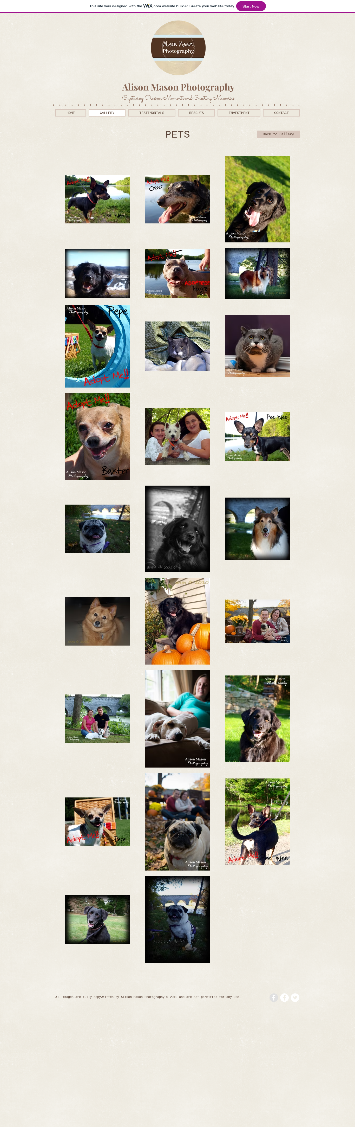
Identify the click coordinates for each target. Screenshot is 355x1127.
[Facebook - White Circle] (284, 997)
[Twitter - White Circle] (295, 997)
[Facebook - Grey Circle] (273, 997)
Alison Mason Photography (178, 87)
